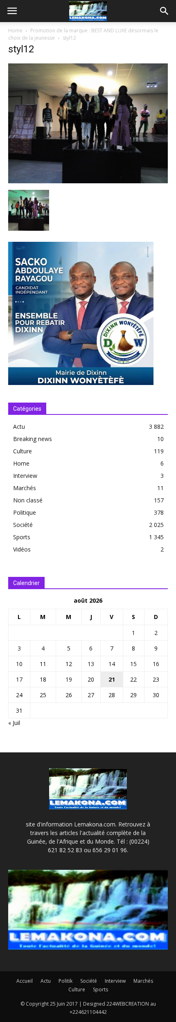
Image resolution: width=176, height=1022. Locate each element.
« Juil (14, 723)
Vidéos (22, 549)
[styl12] (88, 181)
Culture (22, 451)
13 (91, 664)
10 (19, 664)
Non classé (28, 500)
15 (133, 664)
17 (19, 679)
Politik (65, 980)
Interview (25, 475)
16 (156, 664)
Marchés (24, 488)
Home (15, 30)
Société (23, 525)
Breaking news (32, 439)
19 (68, 679)
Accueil (24, 980)
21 (111, 679)
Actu (19, 426)
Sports (21, 537)
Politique (24, 512)
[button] (164, 11)
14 (111, 664)
